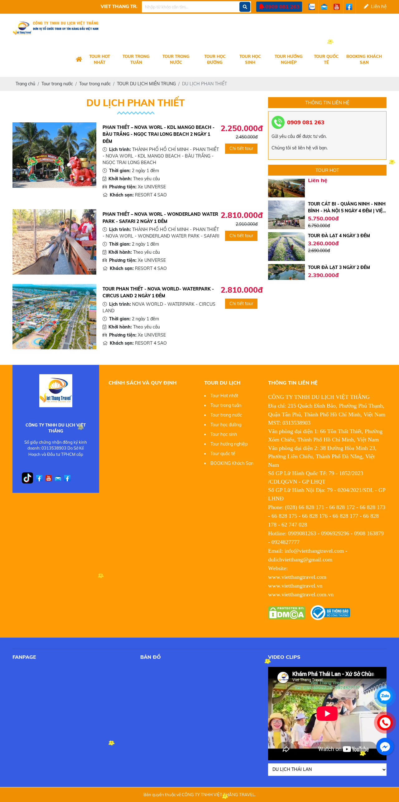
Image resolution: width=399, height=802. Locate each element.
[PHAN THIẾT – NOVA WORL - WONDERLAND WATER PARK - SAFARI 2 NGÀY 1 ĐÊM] (54, 241)
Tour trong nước (176, 59)
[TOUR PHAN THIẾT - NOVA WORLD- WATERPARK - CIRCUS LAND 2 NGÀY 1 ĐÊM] (54, 316)
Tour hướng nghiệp (289, 59)
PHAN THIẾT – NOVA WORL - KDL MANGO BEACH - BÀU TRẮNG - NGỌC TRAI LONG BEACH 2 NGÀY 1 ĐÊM (158, 134)
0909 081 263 (282, 6)
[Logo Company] (79, 60)
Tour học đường (215, 59)
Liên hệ (377, 6)
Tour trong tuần (136, 59)
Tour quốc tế (326, 59)
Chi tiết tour (241, 148)
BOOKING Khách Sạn (364, 59)
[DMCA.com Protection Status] (286, 612)
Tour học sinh (250, 59)
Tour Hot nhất (99, 59)
